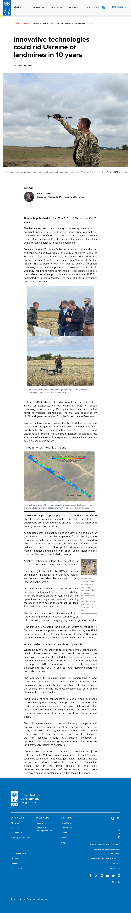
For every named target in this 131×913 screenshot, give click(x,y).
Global (103, 7)
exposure (119, 882)
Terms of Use (114, 868)
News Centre (66, 823)
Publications (66, 827)
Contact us (15, 858)
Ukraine (17, 7)
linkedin (107, 875)
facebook (90, 875)
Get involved (92, 7)
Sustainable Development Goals (44, 829)
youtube (113, 875)
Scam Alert (115, 863)
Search (108, 7)
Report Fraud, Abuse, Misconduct (105, 844)
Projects (64, 837)
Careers (14, 863)
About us (15, 823)
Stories (64, 832)
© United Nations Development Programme (30, 899)
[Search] (118, 828)
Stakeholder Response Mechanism (104, 858)
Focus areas (41, 823)
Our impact (74, 7)
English (120, 7)
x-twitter (96, 875)
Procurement (16, 868)
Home (17, 23)
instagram (102, 875)
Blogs (63, 842)
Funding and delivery (20, 837)
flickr (119, 875)
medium (113, 882)
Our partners (16, 832)
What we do (57, 7)
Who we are (39, 7)
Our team (15, 827)
